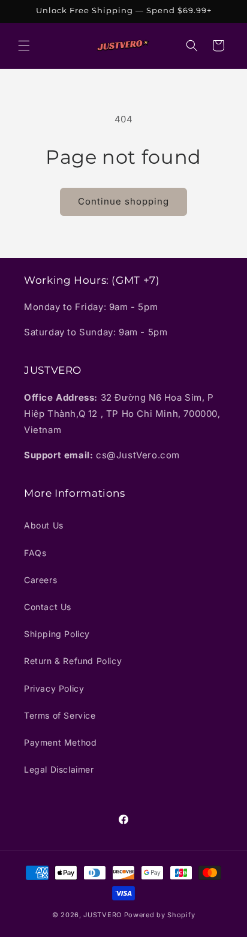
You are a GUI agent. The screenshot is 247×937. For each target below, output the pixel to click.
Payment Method (60, 742)
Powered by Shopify (159, 915)
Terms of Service (60, 715)
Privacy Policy (54, 688)
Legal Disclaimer (59, 769)
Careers (40, 580)
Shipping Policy (57, 634)
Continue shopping (123, 201)
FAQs (35, 553)
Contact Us (47, 607)
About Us (44, 525)
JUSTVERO (102, 915)
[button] (24, 45)
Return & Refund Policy (73, 661)
